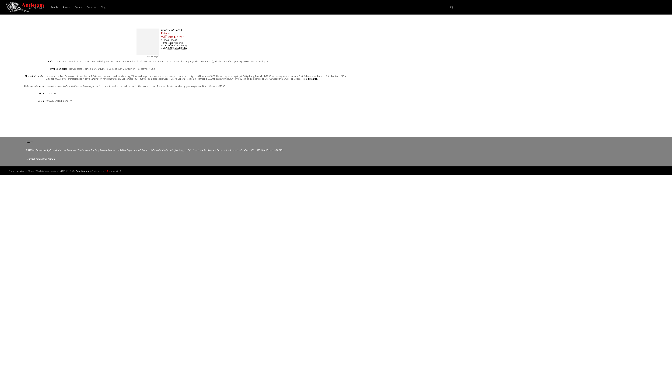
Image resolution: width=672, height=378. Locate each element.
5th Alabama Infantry (176, 48)
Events (78, 7)
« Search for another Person (40, 159)
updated (20, 171)
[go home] (24, 7)
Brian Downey (82, 171)
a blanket (312, 79)
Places (66, 7)
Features (91, 7)
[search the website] (451, 7)
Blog (103, 7)
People (54, 7)
